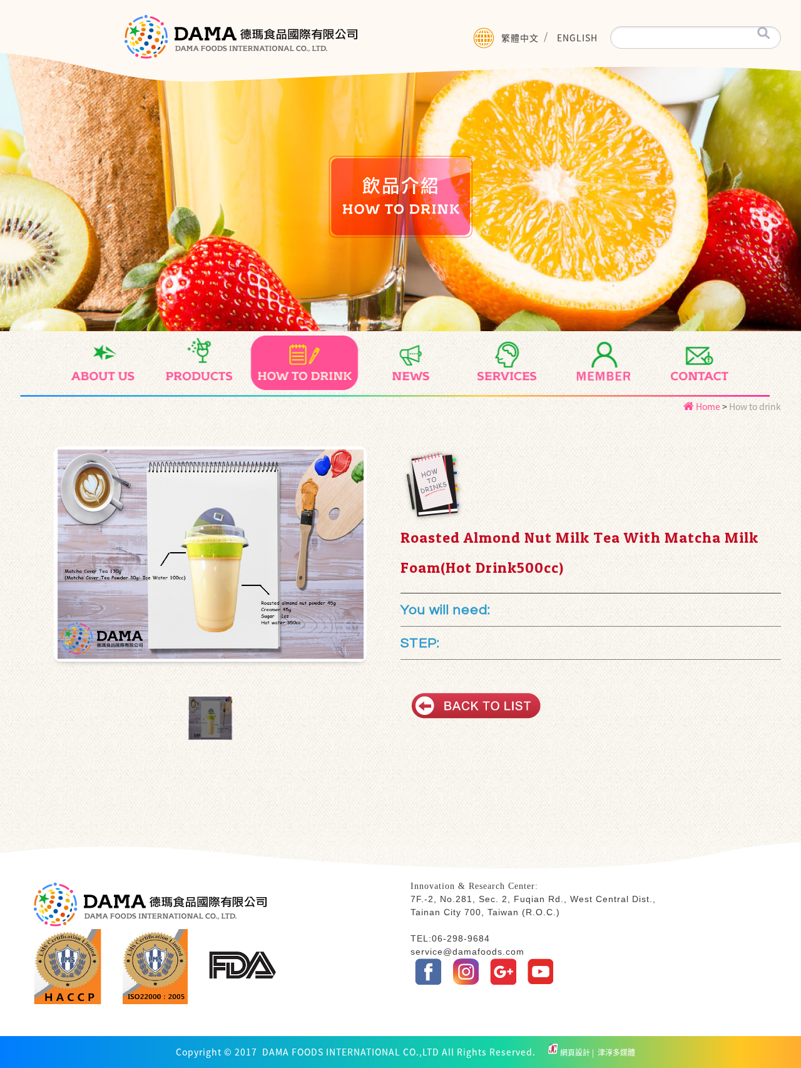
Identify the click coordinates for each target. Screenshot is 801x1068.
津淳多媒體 (615, 1052)
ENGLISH (577, 37)
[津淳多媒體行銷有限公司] (553, 1052)
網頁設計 (576, 1052)
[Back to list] (475, 705)
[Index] (241, 44)
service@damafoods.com (467, 952)
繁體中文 (520, 37)
